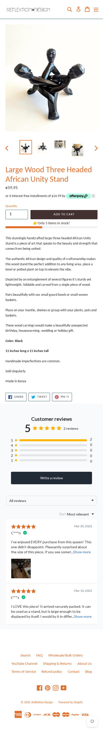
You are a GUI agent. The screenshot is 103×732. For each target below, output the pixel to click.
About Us (85, 664)
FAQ (39, 656)
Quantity (11, 206)
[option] (25, 147)
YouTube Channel (24, 664)
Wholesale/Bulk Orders (65, 656)
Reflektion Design (42, 702)
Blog (88, 672)
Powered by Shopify (70, 702)
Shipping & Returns (57, 664)
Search (25, 656)
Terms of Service (24, 672)
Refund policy (52, 672)
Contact (74, 672)
